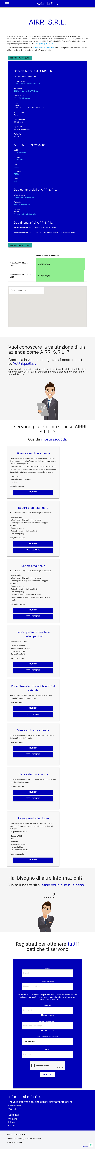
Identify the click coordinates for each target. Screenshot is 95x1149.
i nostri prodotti (53, 439)
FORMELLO (18, 160)
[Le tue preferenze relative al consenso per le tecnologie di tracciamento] (91, 1145)
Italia (15, 181)
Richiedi (33, 492)
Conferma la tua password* (47, 1021)
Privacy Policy (14, 1105)
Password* (47, 1005)
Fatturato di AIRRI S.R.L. (23, 204)
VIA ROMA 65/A (20, 152)
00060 (16, 167)
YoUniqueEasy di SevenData (43, 48)
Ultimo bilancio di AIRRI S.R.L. (25, 197)
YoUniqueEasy (24, 363)
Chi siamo (12, 1119)
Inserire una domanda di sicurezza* (47, 1037)
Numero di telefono (47, 981)
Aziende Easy (47, 4)
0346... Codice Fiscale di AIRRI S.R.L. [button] (28, 84)
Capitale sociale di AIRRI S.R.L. (25, 214)
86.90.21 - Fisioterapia (22, 98)
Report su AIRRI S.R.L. (20, 58)
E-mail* (47, 968)
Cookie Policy (14, 1109)
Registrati (47, 1075)
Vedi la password (48, 1015)
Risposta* (47, 1049)
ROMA (16, 174)
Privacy (11, 1122)
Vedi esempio (33, 550)
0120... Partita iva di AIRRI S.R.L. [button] (26, 91)
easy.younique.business (63, 885)
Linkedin (85, 1147)
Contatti (12, 1125)
